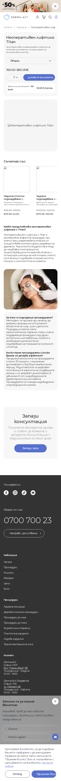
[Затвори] (55, 6)
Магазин (22, 27)
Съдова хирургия (14, 638)
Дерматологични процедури (21, 612)
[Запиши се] (55, 737)
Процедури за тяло (15, 622)
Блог (6, 588)
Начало (8, 27)
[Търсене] (50, 17)
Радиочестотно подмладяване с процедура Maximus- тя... (16, 200)
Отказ (17, 774)
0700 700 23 (28, 520)
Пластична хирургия (16, 633)
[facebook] (6, 492)
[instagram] (15, 492)
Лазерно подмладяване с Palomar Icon (45, 199)
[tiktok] (24, 492)
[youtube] (33, 492)
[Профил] (37, 17)
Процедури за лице (15, 617)
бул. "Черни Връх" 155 (16, 668)
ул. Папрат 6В (12, 686)
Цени (7, 583)
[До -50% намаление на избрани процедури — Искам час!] (30, 6)
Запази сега (30, 448)
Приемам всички (46, 774)
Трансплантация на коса (18, 644)
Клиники (9, 572)
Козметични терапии (17, 628)
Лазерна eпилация (14, 606)
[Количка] (44, 17)
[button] (55, 17)
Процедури (10, 567)
